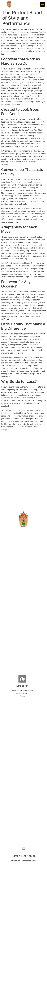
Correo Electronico (24, 856)
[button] (42, 4)
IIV (15, 398)
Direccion (22, 685)
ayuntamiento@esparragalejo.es (23, 861)
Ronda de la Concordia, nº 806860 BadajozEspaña (22, 693)
